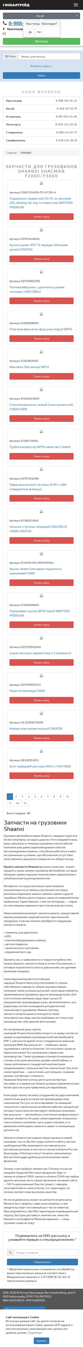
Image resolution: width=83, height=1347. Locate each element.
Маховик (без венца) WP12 (29, 367)
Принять (41, 1340)
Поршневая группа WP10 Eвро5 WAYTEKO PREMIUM (39, 613)
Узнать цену (41, 216)
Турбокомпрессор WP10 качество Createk (39, 447)
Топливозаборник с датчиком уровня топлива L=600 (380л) (36, 289)
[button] (41, 66)
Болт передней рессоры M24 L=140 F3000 (40, 766)
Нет (39, 32)
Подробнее (35, 1332)
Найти (41, 75)
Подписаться (42, 1262)
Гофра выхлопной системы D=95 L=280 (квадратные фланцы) (37, 487)
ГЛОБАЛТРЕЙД (16, 5)
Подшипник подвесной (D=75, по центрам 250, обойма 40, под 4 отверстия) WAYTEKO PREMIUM (41, 202)
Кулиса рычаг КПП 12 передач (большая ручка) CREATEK (38, 247)
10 (67, 796)
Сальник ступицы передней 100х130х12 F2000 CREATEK (38, 529)
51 (25, 803)
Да (30, 32)
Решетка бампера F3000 (27, 690)
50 (17, 803)
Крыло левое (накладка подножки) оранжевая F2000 (35, 571)
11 (10, 803)
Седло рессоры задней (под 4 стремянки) (40, 653)
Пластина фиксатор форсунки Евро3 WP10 (40, 329)
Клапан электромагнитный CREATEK (36, 728)
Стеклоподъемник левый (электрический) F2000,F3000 (41, 407)
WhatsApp (41, 41)
